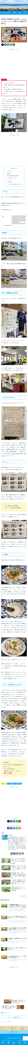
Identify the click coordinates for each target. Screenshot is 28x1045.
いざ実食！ (9, 182)
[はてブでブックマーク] (8, 44)
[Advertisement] (14, 64)
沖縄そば (15, 783)
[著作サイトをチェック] (8, 828)
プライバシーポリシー (7, 1040)
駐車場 (8, 173)
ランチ (9, 783)
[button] (13, 44)
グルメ (4, 783)
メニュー (9, 179)
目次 (12, 168)
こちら (10, 209)
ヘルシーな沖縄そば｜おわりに (14, 184)
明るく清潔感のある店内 (13, 175)
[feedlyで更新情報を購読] (17, 828)
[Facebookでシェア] (5, 44)
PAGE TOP (14, 1032)
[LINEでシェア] (11, 44)
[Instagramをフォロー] (14, 828)
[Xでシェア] (2, 44)
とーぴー (10, 835)
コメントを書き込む (14, 1017)
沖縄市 (20, 783)
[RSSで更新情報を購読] (19, 828)
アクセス (9, 171)
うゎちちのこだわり (12, 177)
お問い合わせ (21, 1040)
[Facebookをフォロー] (11, 828)
